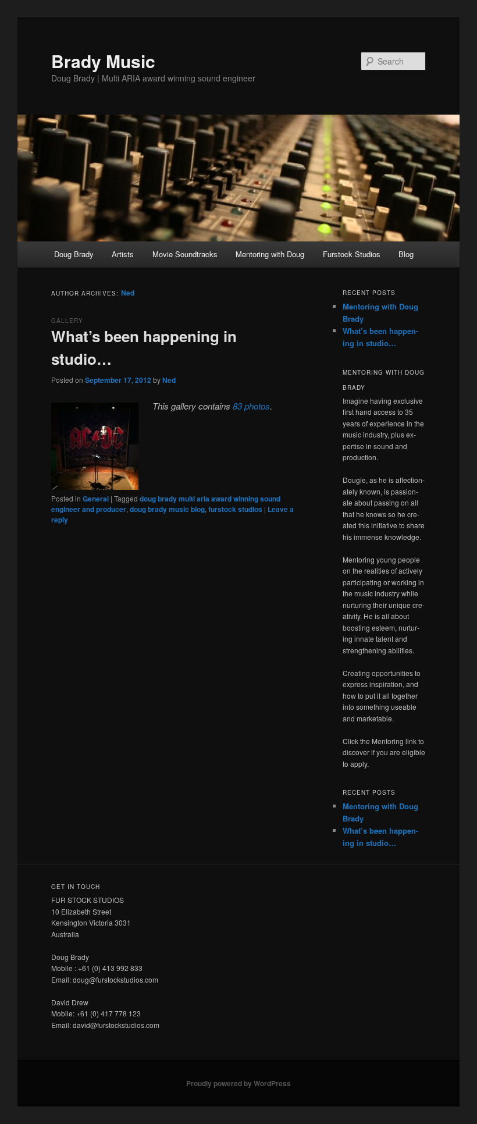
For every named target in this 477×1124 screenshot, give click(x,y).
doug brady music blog (167, 509)
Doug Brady (74, 253)
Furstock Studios (351, 253)
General (96, 498)
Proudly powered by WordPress (238, 1083)
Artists (123, 253)
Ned (127, 292)
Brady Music (103, 60)
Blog (406, 253)
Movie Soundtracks (185, 253)
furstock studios (235, 509)
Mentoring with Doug (270, 253)
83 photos (251, 406)
